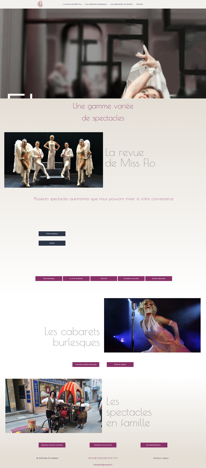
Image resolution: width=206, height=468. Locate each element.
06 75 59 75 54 (95, 458)
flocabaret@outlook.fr (103, 465)
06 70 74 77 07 (110, 458)
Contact (139, 4)
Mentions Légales (161, 458)
